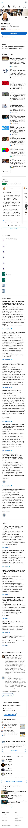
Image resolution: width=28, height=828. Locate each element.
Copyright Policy (18, 820)
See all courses (7, 806)
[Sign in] (26, 2)
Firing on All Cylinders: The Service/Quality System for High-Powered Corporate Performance (12, 455)
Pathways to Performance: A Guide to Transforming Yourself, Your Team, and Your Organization (13, 426)
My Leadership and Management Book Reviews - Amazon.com (13, 636)
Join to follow (14, 33)
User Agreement (18, 814)
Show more (5, 171)
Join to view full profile (10, 714)
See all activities (14, 228)
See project (5, 547)
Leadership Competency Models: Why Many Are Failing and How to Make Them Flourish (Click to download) (13, 599)
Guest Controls (18, 822)
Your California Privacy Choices (19, 818)
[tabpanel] (14, 205)
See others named (14, 781)
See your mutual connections (13, 29)
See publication (6, 328)
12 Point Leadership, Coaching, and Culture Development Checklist (12, 527)
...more (18, 215)
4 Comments (8, 220)
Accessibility (4, 814)
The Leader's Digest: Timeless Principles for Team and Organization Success (13, 364)
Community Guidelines (6, 825)
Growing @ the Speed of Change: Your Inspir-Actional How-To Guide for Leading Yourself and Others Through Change (13, 304)
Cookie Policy (4, 820)
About (16, 812)
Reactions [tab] (18, 183)
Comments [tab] (10, 183)
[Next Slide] (26, 205)
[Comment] (12, 222)
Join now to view (7, 695)
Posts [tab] (4, 183)
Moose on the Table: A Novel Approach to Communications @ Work (13, 332)
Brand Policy (4, 822)
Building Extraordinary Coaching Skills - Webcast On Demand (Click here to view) (13, 571)
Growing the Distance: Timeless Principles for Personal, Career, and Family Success (12, 392)
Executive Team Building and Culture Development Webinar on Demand (13, 551)
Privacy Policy (4, 817)
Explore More (14, 750)
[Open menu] (26, 17)
